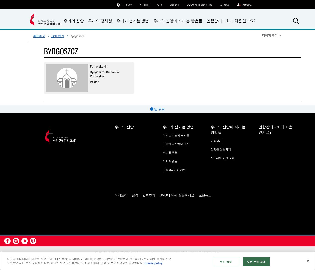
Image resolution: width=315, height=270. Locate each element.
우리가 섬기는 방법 (132, 20)
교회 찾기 (57, 36)
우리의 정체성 (100, 20)
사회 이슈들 (170, 161)
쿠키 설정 (226, 262)
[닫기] (308, 260)
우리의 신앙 (124, 126)
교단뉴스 (225, 4)
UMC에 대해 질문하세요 (199, 4)
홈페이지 (39, 36)
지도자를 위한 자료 (222, 158)
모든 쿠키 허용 (256, 262)
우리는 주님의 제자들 (176, 135)
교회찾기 (174, 4)
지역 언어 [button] (127, 4)
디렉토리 (145, 4)
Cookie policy (153, 263)
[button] (296, 21)
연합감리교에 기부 (174, 170)
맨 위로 (159, 109)
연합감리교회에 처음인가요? (231, 20)
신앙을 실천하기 (221, 149)
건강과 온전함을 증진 (176, 144)
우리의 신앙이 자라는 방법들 (177, 20)
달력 (159, 4)
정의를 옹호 (170, 152)
